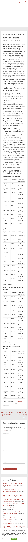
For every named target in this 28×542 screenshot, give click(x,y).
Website (5, 462)
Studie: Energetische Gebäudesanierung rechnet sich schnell (7, 414)
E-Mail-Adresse (7, 457)
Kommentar (6, 433)
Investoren (11, 404)
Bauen (6, 404)
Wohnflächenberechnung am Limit (13, 507)
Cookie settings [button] (6, 538)
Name (5, 451)
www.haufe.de (18, 401)
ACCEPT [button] (14, 538)
